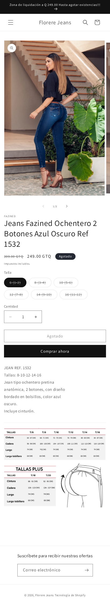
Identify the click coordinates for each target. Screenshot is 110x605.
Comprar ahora (55, 351)
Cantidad (11, 306)
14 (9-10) (47, 295)
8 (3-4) (43, 283)
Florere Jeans (44, 595)
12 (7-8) (19, 295)
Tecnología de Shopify (70, 595)
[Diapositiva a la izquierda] (43, 206)
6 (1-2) (18, 283)
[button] (11, 22)
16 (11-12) (76, 295)
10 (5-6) (68, 283)
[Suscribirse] (87, 570)
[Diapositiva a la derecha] (67, 206)
